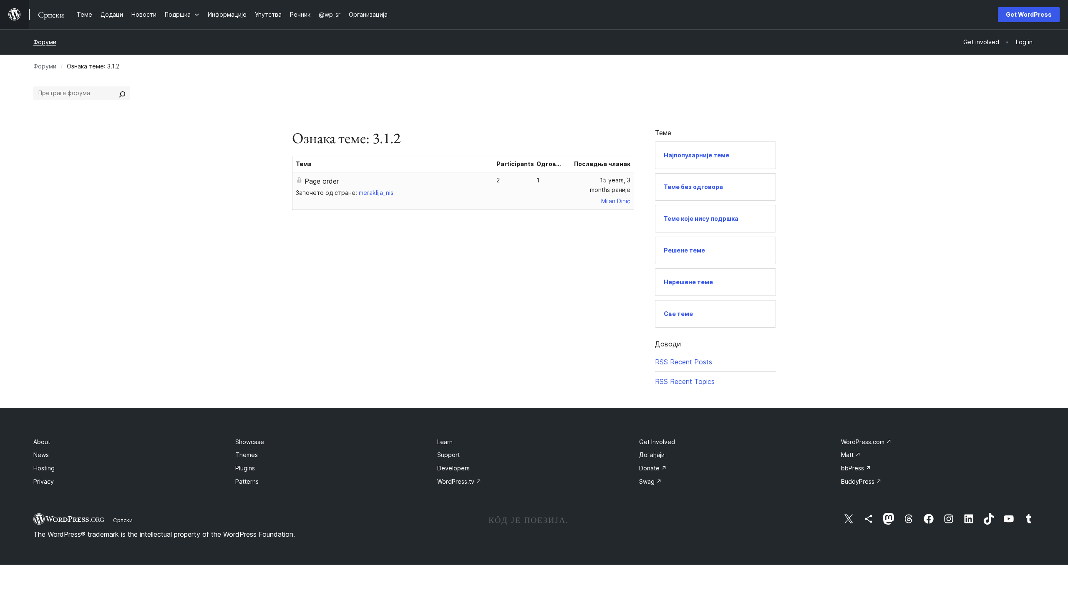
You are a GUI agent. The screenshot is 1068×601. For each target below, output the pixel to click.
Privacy (43, 481)
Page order (322, 181)
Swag (650, 481)
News (41, 454)
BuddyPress (861, 481)
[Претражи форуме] (122, 93)
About (41, 441)
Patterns (247, 481)
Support (448, 454)
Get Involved (657, 441)
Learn (445, 441)
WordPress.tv (459, 481)
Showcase (249, 441)
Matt (851, 454)
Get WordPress (1029, 14)
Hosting (44, 468)
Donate (653, 468)
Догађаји (652, 454)
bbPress (856, 468)
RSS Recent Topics (685, 381)
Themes (246, 454)
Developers (453, 468)
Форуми (44, 41)
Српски (123, 520)
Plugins (245, 468)
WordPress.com (866, 441)
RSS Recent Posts (683, 362)
